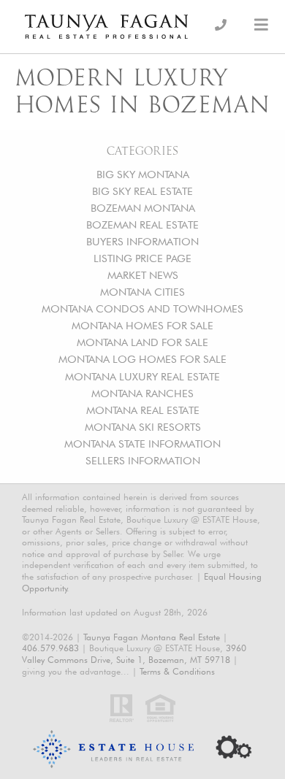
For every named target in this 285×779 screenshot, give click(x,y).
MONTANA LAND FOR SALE (142, 342)
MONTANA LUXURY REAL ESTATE (142, 376)
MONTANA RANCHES (142, 393)
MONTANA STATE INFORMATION (142, 443)
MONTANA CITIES (142, 291)
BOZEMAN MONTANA (143, 208)
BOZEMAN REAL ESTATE (142, 224)
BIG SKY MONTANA (142, 174)
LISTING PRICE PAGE (142, 258)
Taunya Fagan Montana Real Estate (151, 637)
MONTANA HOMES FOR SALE (142, 325)
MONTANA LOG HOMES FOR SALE (142, 359)
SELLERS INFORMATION (143, 460)
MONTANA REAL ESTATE (143, 410)
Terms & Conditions (177, 671)
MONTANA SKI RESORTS (143, 427)
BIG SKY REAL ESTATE (142, 191)
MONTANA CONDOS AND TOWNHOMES (142, 308)
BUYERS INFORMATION (142, 241)
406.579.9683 (50, 647)
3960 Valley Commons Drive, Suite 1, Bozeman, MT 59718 (134, 653)
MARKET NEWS (142, 275)
